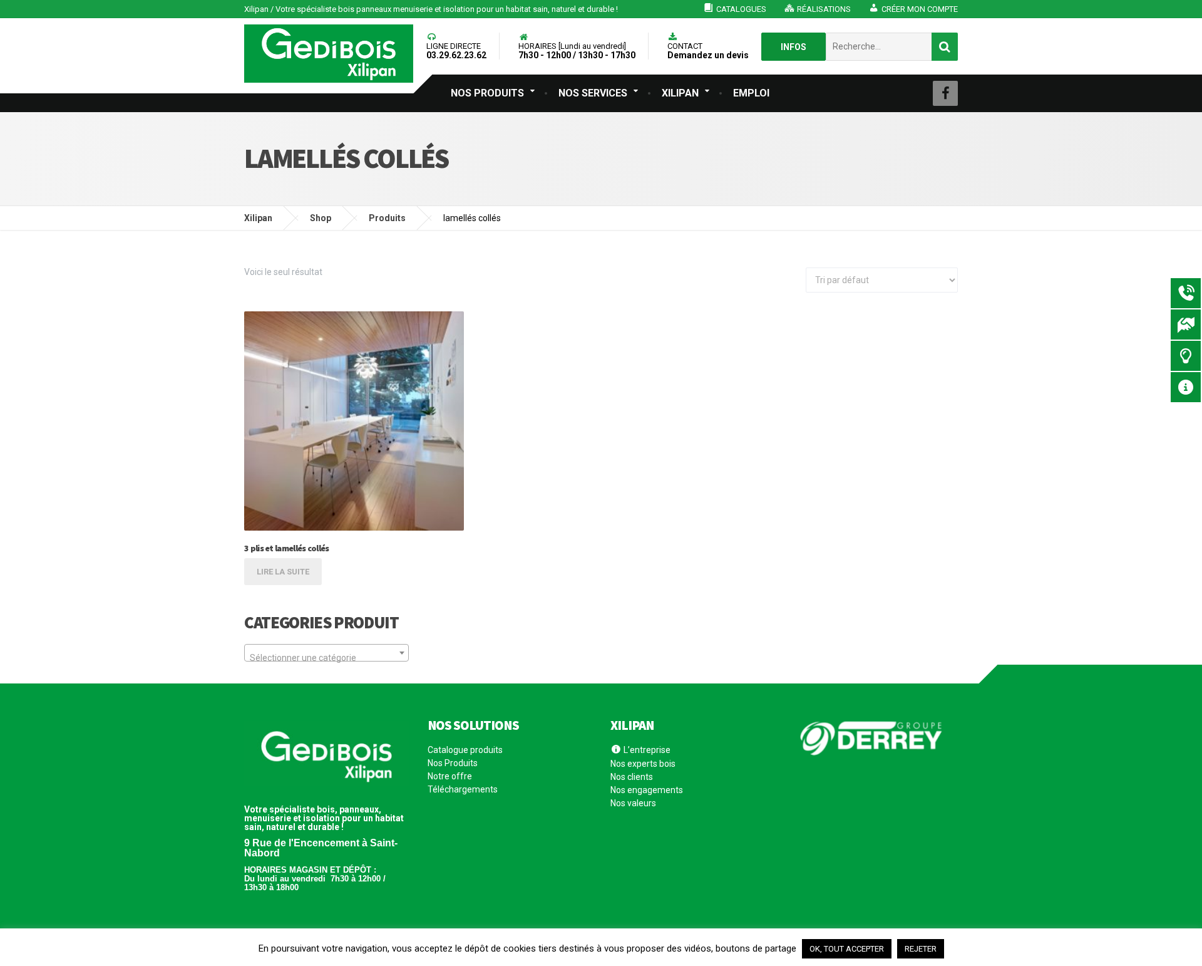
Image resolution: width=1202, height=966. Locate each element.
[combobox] (326, 653)
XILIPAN (680, 93)
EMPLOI (751, 93)
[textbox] (326, 658)
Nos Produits (453, 763)
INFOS (793, 47)
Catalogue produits (465, 750)
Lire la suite (283, 571)
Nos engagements (646, 790)
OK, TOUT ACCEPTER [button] (846, 948)
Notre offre (450, 776)
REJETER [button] (921, 948)
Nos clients (631, 777)
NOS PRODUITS (487, 93)
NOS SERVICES (592, 93)
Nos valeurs (633, 803)
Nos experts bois (642, 764)
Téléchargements (463, 789)
